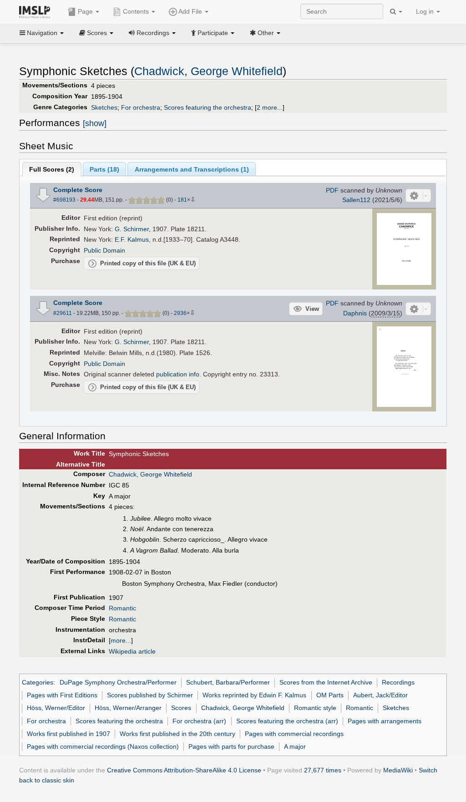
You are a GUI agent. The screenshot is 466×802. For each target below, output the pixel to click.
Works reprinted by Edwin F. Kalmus (254, 695)
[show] (94, 123)
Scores (181, 707)
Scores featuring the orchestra (207, 107)
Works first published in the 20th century (177, 733)
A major (295, 746)
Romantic (122, 608)
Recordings (398, 682)
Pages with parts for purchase (231, 746)
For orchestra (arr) (199, 721)
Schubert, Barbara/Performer (228, 682)
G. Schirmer (132, 229)
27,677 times (322, 770)
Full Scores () (51, 169)
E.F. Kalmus (132, 239)
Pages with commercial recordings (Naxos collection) (103, 746)
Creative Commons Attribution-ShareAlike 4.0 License (184, 770)
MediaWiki (398, 770)
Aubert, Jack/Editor (380, 695)
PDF (332, 190)
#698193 (64, 200)
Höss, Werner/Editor (56, 707)
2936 (180, 313)
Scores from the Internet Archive (325, 682)
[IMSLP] (36, 11)
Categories (37, 682)
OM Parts (330, 695)
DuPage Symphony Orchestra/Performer (118, 682)
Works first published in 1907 (68, 733)
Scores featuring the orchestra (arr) (287, 721)
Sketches (104, 107)
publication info (177, 374)
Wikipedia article (132, 651)
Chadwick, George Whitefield (208, 71)
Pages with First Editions (62, 695)
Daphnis (355, 313)
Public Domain (104, 250)
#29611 (62, 313)
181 (182, 200)
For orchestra (140, 107)
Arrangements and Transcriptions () (192, 169)
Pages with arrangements (384, 721)
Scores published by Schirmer (150, 695)
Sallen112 (356, 199)
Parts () (104, 169)
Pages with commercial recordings (294, 733)
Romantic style (315, 707)
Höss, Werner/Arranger (128, 707)
